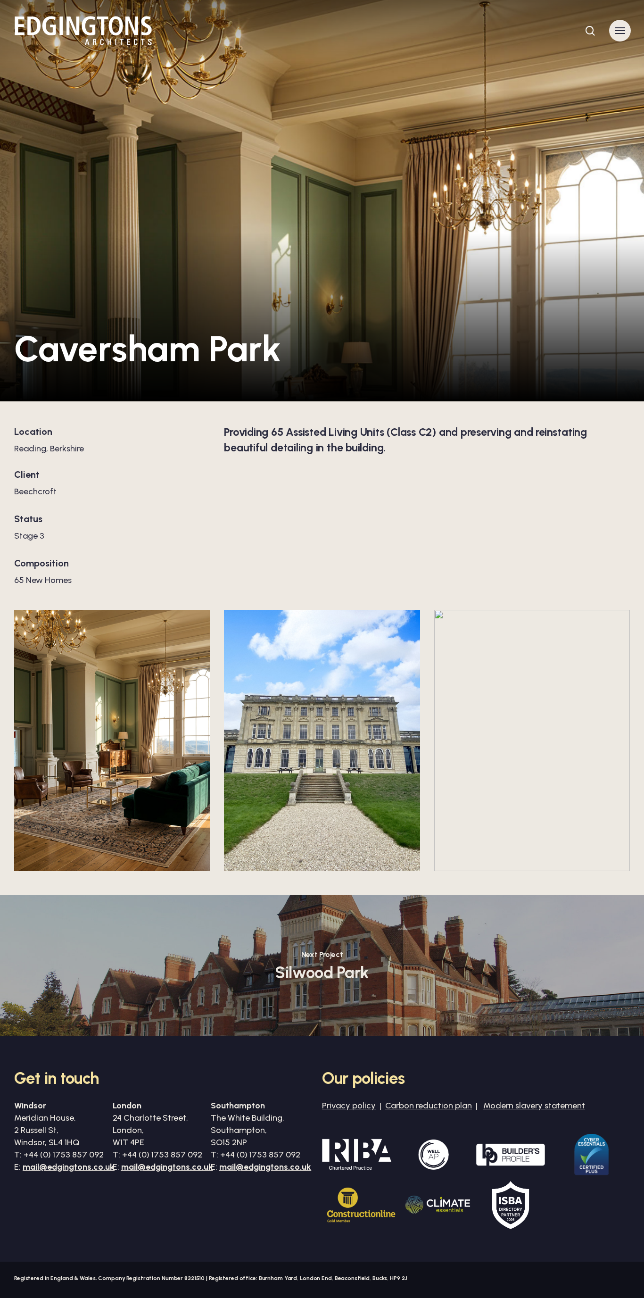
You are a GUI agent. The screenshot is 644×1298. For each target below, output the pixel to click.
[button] (620, 31)
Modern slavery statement (534, 1105)
